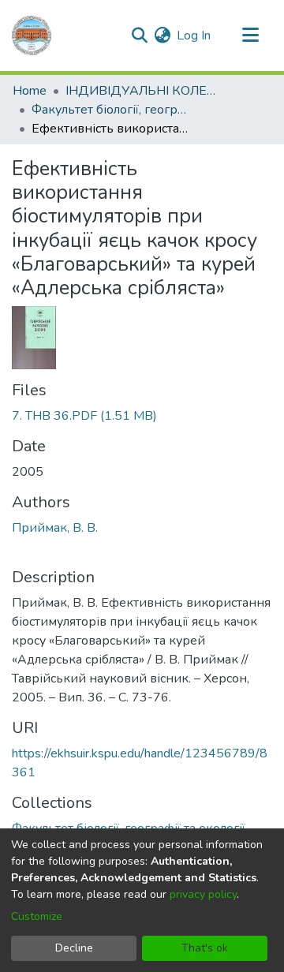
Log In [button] (194, 35)
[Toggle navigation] (250, 35)
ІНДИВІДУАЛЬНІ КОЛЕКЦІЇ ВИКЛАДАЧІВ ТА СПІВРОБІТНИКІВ (144, 90)
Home (30, 90)
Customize (36, 916)
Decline (74, 947)
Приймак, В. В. (55, 527)
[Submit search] (139, 35)
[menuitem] (162, 35)
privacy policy (203, 894)
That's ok (204, 947)
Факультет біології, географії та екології (110, 109)
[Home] (31, 35)
